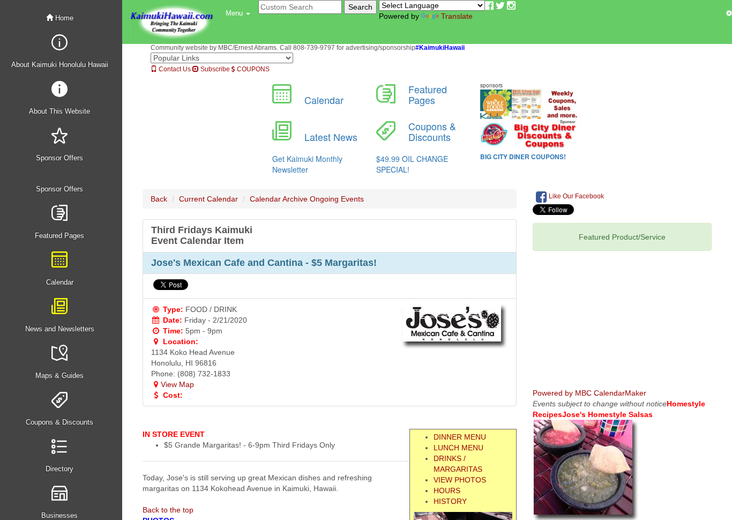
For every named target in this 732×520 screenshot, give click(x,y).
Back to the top (168, 510)
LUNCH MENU (458, 447)
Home (63, 18)
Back (159, 199)
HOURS (447, 490)
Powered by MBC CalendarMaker (589, 393)
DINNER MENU (460, 437)
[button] (238, 13)
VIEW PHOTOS (460, 480)
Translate (457, 16)
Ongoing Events (337, 199)
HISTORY (450, 501)
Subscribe (214, 69)
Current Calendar (208, 199)
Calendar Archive (279, 199)
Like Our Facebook (575, 196)
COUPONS (252, 69)
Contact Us (174, 69)
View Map (177, 384)
